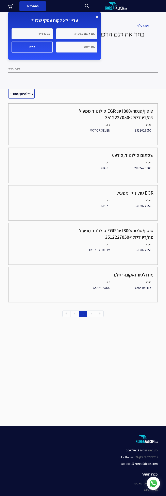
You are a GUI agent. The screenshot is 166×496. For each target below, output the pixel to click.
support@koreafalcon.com (139, 464)
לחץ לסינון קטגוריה (21, 94)
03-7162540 (126, 457)
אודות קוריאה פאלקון (146, 483)
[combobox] (83, 69)
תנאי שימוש (151, 490)
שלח (32, 47)
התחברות (33, 6)
